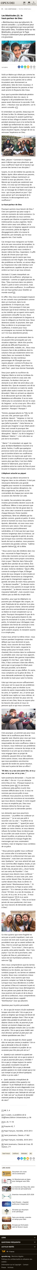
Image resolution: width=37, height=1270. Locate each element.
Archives (10, 1267)
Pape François (6, 1153)
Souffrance (15, 1153)
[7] (16, 897)
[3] (26, 413)
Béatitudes (24, 1153)
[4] (15, 546)
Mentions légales (17, 1256)
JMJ (30, 1153)
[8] (11, 960)
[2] (14, 292)
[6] (16, 785)
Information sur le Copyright (11, 1265)
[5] (26, 569)
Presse (3, 1267)
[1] (17, 107)
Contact (25, 1265)
